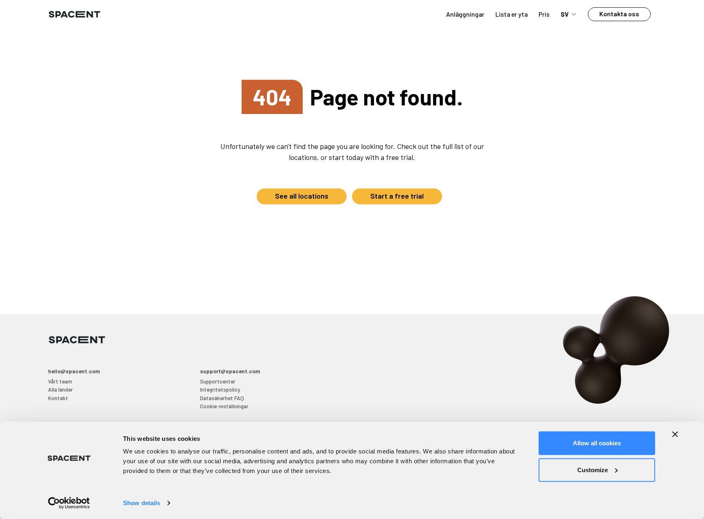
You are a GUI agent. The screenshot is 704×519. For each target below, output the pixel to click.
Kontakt (58, 397)
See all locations (301, 195)
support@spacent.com (230, 371)
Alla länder (60, 389)
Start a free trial (397, 195)
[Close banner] (675, 434)
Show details (141, 502)
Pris (544, 14)
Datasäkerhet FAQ (222, 397)
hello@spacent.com (74, 371)
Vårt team (60, 381)
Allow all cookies (597, 443)
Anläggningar (465, 14)
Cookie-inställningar (224, 406)
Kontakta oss (619, 14)
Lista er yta (511, 14)
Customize (592, 469)
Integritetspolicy (220, 389)
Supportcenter (217, 381)
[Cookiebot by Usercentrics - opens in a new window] (69, 503)
